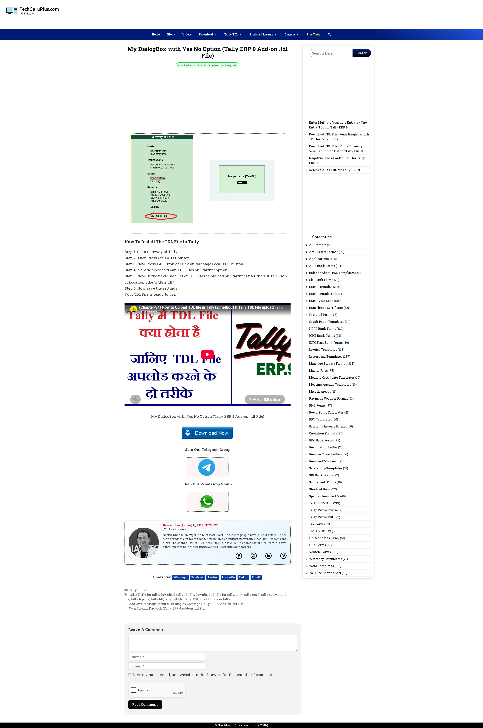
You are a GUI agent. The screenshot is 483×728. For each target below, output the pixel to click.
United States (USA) (324, 538)
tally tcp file (140, 599)
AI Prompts (317, 245)
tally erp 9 (252, 595)
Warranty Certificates (325, 559)
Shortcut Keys (320, 489)
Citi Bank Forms (321, 280)
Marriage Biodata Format (328, 363)
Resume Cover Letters (325, 454)
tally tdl (157, 599)
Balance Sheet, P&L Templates (332, 273)
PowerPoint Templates (326, 412)
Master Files (318, 370)
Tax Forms (317, 524)
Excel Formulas (320, 287)
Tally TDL (231, 34)
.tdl (131, 595)
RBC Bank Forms (321, 440)
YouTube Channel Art (325, 573)
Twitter (213, 577)
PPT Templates (320, 419)
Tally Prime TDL (321, 517)
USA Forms (317, 545)
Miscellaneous (320, 391)
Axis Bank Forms (322, 266)
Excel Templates (321, 294)
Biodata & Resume (261, 34)
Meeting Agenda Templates (330, 384)
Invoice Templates (323, 349)
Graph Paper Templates (326, 322)
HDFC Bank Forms (322, 329)
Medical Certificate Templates (332, 377)
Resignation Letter (323, 447)
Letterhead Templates (325, 356)
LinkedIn (228, 577)
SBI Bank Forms (321, 475)
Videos (187, 34)
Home (156, 34)
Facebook (197, 577)
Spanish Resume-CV (324, 496)
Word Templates (321, 566)
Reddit (243, 577)
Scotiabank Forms (322, 482)
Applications (319, 259)
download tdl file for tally (214, 595)
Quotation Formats (323, 433)
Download (206, 34)
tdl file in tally (219, 599)
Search (361, 53)
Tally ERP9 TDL (140, 590)
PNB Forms (317, 405)
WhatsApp (180, 577)
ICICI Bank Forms (322, 335)
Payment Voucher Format (328, 398)
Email (256, 577)
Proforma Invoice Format (328, 426)
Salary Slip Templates (325, 468)
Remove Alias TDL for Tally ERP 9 (334, 170)
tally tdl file (174, 599)
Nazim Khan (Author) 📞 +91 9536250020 (190, 525)
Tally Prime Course (323, 510)
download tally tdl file (177, 595)
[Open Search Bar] (329, 34)
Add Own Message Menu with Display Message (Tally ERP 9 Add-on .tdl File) (187, 604)
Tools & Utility (320, 531)
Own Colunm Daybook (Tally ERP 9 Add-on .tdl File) (167, 608)
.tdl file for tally (147, 595)
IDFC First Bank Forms (326, 342)
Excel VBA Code (321, 301)
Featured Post (319, 315)
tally (239, 595)
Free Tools (313, 34)
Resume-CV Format (323, 461)
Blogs (171, 34)
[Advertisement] (411, 13)
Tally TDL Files (195, 599)
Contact (290, 34)
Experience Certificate (326, 308)
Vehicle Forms (320, 552)
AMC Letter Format (323, 252)
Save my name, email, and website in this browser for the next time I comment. (203, 674)
